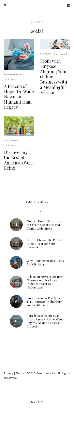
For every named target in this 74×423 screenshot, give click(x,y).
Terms (20, 373)
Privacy (8, 373)
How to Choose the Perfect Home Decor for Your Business (45, 243)
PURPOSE (45, 54)
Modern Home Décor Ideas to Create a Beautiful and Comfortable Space (45, 224)
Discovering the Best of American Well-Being (19, 160)
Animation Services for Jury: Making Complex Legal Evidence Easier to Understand (45, 282)
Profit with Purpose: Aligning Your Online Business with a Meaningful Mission (53, 76)
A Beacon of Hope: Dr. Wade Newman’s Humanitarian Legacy (19, 97)
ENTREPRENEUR (13, 74)
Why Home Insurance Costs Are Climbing (45, 262)
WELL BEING (11, 140)
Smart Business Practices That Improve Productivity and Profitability (44, 301)
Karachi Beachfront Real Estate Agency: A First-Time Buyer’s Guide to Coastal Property (45, 321)
